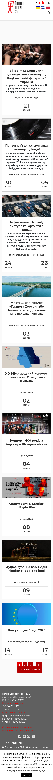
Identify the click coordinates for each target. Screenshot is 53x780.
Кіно (10, 642)
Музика (19, 97)
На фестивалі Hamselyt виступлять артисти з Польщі (27, 226)
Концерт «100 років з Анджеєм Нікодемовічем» (26, 442)
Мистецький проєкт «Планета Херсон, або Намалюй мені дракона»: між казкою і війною (26, 308)
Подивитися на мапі (13, 703)
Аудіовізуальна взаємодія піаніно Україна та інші (26, 569)
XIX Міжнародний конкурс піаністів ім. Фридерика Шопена (26, 377)
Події (35, 97)
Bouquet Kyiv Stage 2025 (26, 630)
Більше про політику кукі (32, 770)
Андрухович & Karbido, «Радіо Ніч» (26, 505)
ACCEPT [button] (26, 775)
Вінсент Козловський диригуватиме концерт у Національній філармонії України (26, 76)
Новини (28, 97)
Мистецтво (14, 174)
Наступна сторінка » (29, 669)
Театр (43, 642)
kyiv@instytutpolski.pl (13, 712)
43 (39, 664)
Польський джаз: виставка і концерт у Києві (26, 147)
